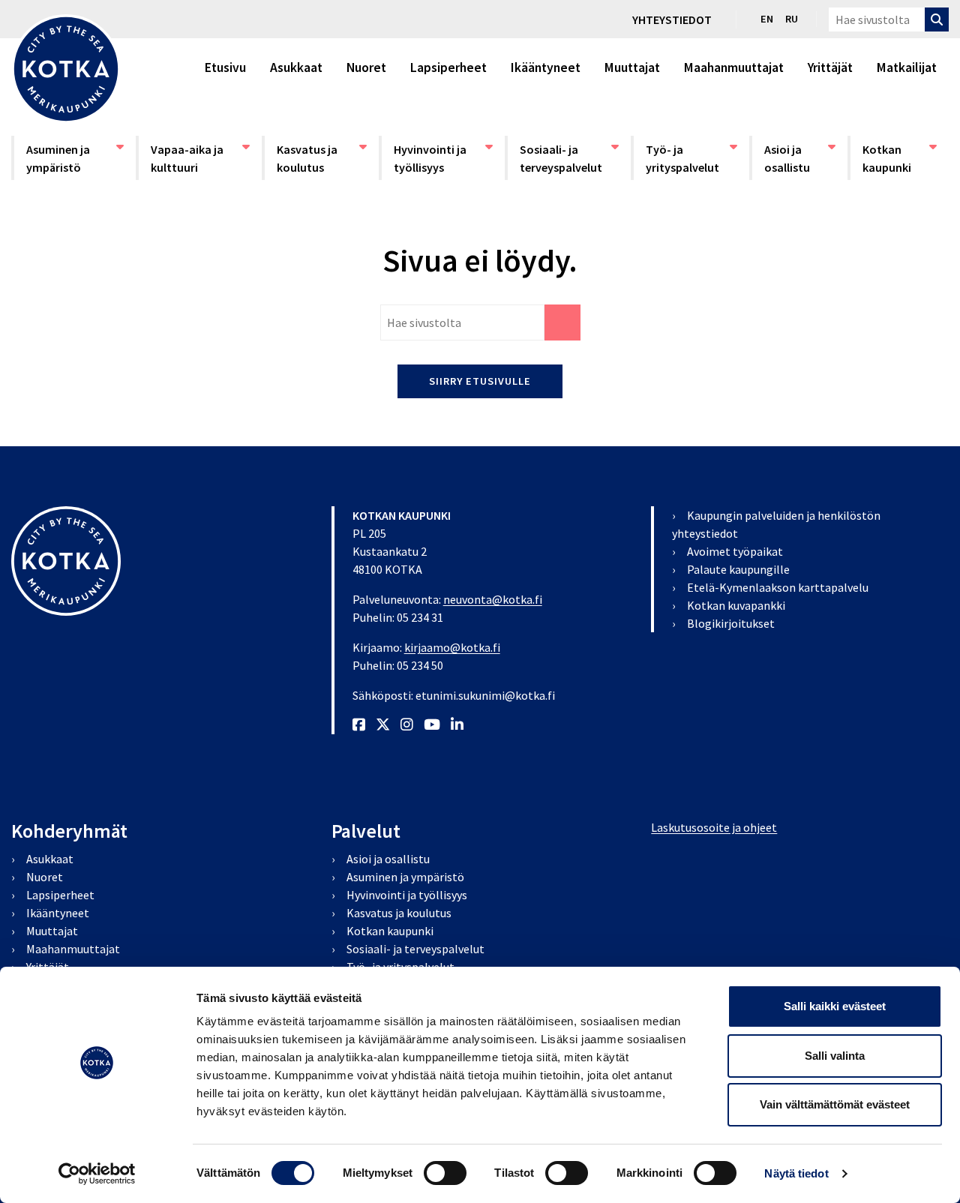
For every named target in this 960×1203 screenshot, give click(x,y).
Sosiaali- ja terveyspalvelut (565, 158)
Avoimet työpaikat (735, 551)
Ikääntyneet (545, 67)
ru (791, 19)
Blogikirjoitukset (731, 623)
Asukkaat (296, 67)
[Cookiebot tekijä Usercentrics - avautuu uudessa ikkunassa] (97, 1173)
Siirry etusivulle (480, 381)
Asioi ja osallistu (799, 158)
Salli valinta (835, 1055)
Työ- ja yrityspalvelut (691, 158)
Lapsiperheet (448, 67)
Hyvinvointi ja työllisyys (439, 158)
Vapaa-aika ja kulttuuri (196, 158)
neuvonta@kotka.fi (492, 599)
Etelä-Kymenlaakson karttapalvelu (777, 587)
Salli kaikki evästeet (835, 1006)
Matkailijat (907, 67)
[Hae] (937, 20)
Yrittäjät (830, 67)
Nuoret (366, 67)
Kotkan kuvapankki (736, 605)
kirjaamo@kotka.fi (452, 647)
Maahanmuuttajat (734, 67)
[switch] (445, 1173)
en (766, 19)
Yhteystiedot (672, 19)
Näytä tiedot (796, 1173)
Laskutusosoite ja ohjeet (714, 827)
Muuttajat (632, 67)
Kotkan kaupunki (899, 158)
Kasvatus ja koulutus (322, 158)
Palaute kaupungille (738, 569)
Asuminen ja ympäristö (71, 158)
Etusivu (225, 67)
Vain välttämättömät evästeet (835, 1104)
